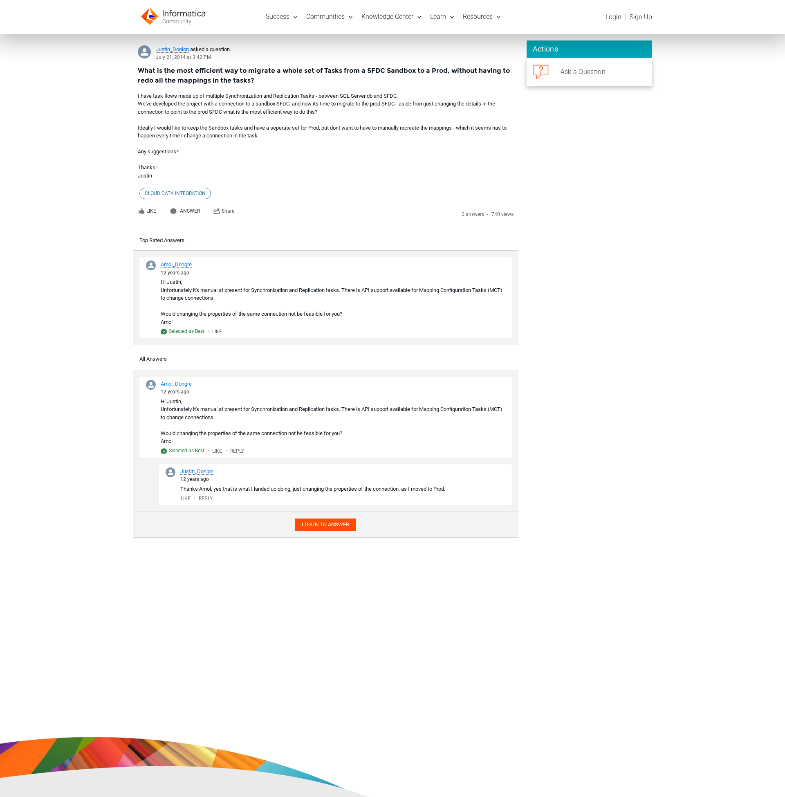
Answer (190, 211)
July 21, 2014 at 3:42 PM (183, 57)
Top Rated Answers (161, 240)
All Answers (153, 359)
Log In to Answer (325, 524)
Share (228, 211)
